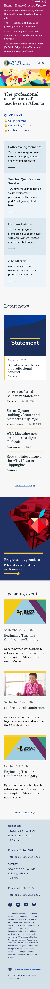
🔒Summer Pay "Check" (18, 125)
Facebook (10, 905)
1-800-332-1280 (30, 895)
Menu (40, 63)
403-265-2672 (25, 888)
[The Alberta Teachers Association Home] (17, 63)
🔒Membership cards (16, 130)
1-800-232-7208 (30, 857)
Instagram (18, 905)
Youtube (26, 905)
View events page (25, 812)
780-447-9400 (25, 850)
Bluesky (34, 905)
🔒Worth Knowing (15, 121)
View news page (25, 485)
